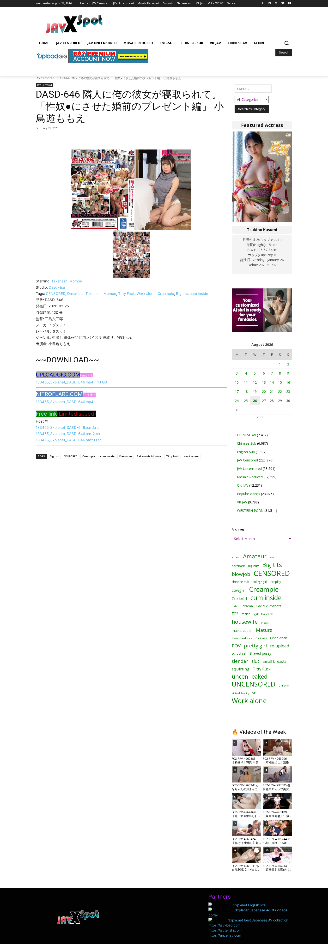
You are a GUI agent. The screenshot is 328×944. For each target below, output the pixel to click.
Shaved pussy (260, 653)
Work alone (146, 293)
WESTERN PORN (250, 510)
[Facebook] (263, 3)
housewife (245, 621)
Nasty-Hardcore (242, 638)
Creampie (166, 293)
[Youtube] (289, 3)
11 (246, 382)
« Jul (260, 417)
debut (235, 606)
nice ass (261, 638)
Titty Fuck (126, 293)
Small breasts (274, 661)
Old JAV (242, 485)
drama (248, 606)
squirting (240, 668)
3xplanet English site (249, 905)
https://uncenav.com (224, 935)
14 (272, 382)
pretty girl (255, 645)
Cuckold (239, 598)
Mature (264, 630)
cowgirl (239, 590)
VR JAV (242, 502)
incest (264, 622)
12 (255, 382)
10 (237, 382)
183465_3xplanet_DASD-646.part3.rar (68, 440)
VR (254, 693)
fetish (246, 613)
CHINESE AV (246, 435)
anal (272, 557)
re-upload (279, 645)
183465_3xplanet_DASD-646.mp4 (64, 402)
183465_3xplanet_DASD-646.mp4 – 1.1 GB (71, 382)
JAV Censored (45, 78)
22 (280, 391)
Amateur (255, 556)
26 (255, 400)
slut (255, 660)
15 (280, 382)
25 (246, 400)
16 (288, 382)
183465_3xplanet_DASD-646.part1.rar (68, 427)
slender (240, 661)
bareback (238, 566)
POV (236, 645)
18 (246, 391)
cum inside (199, 293)
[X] (276, 3)
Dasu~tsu (57, 287)
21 (272, 391)
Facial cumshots (268, 606)
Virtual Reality (240, 693)
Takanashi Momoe (66, 281)
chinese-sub (240, 582)
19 (255, 391)
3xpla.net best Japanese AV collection (258, 920)
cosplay (275, 582)
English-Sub (246, 451)
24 (237, 400)
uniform (284, 685)
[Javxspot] (74, 24)
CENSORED (55, 293)
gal (256, 614)
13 (264, 382)
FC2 (235, 613)
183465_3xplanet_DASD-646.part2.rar (68, 433)
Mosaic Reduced (250, 477)
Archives (238, 529)
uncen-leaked (249, 676)
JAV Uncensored (249, 468)
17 (237, 391)
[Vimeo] (282, 3)
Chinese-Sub (246, 443)
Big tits (182, 293)
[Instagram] (269, 3)
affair (236, 557)
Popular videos (248, 493)
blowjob (241, 574)
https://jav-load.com (224, 925)
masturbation (242, 630)
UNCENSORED (253, 684)
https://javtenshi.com (225, 930)
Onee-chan (278, 638)
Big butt (253, 566)
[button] (286, 43)
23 (288, 391)
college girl (260, 582)
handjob (267, 614)
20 (264, 391)
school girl (239, 653)
